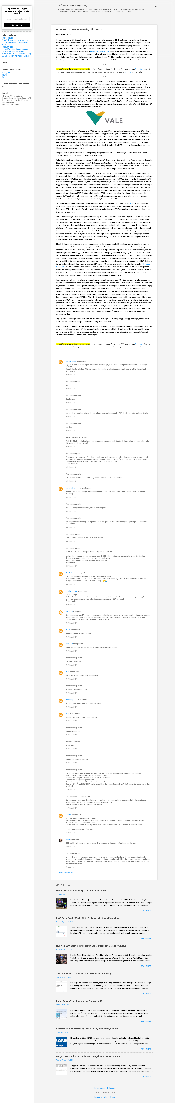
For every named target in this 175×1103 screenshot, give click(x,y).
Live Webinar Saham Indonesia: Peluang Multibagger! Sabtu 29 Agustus (91, 946)
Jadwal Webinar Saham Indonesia (16, 49)
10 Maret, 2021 (71, 790)
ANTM (130, 203)
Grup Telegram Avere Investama (15, 40)
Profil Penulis (7, 38)
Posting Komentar (66, 873)
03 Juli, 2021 (70, 867)
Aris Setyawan (71, 573)
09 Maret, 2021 (71, 735)
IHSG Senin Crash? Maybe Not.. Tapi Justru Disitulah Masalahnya (88, 918)
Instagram (6, 73)
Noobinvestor (71, 361)
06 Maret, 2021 (71, 679)
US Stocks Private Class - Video (15, 56)
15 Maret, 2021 (71, 808)
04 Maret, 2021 (71, 375)
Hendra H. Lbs (71, 591)
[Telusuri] (156, 6)
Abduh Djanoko (72, 700)
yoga (68, 714)
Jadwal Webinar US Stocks (13, 51)
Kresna (68, 815)
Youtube (5, 75)
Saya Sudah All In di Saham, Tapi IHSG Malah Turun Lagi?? (85, 973)
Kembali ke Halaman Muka (104, 1097)
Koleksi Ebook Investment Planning (16, 54)
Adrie (68, 839)
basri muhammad (72, 488)
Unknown (69, 611)
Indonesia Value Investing (72, 5)
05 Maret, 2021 (71, 623)
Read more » (147, 911)
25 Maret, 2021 (71, 847)
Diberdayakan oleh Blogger (104, 1088)
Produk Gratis (7, 47)
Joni (67, 672)
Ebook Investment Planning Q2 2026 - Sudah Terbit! (81, 890)
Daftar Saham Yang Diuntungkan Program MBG (79, 1001)
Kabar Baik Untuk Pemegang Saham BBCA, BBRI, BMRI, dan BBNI (87, 1028)
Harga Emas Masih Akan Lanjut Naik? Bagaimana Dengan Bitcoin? (88, 1056)
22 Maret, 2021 (71, 833)
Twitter (5, 77)
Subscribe (17, 25)
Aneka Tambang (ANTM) (99, 51)
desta (68, 630)
